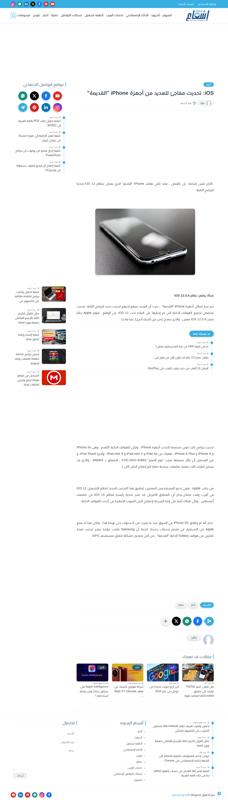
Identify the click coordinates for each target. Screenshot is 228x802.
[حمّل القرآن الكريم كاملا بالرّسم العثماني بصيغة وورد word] (54, 315)
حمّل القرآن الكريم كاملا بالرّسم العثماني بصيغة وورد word (27, 318)
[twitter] (32, 4)
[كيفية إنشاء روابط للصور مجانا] (54, 336)
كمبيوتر (167, 15)
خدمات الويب (114, 15)
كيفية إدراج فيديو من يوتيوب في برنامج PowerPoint (38, 153)
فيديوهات (23, 15)
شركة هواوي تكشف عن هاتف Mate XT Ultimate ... (128, 691)
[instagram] (13, 4)
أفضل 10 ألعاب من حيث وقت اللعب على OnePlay (178, 368)
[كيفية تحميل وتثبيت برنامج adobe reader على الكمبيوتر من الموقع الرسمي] (54, 294)
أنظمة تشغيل (94, 15)
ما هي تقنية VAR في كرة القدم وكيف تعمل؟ (182, 346)
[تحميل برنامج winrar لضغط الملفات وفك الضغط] (54, 356)
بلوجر (36, 15)
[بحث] (13, 15)
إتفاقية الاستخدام (207, 4)
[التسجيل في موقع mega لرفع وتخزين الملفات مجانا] (54, 377)
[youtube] (52, 4)
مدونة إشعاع (179, 794)
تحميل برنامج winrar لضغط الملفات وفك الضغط (26, 359)
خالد (202, 103)
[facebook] (39, 4)
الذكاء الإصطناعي (137, 15)
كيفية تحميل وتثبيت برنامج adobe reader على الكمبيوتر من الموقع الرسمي (27, 296)
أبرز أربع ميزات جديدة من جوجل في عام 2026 (164, 689)
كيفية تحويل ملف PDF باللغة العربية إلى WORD (39, 123)
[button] (197, 621)
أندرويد (155, 15)
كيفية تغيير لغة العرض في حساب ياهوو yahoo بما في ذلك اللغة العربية (181, 773)
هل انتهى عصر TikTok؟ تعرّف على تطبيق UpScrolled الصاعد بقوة (199, 691)
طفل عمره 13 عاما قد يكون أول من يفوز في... (180, 357)
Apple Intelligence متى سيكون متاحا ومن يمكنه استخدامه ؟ (94, 691)
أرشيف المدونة (185, 4)
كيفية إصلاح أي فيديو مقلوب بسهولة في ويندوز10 (38, 168)
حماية (54, 15)
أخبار (45, 15)
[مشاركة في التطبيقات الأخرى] (165, 621)
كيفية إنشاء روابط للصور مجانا (28, 337)
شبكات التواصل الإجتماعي (128, 773)
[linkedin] (26, 4)
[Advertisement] (114, 51)
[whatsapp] (19, 4)
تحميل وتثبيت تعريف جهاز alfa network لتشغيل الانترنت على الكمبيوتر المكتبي (181, 728)
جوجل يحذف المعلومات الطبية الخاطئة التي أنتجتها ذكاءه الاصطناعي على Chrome (184, 758)
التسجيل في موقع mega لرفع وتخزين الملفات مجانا (28, 380)
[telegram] (22, 107)
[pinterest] (46, 4)
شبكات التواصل (71, 15)
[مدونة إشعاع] (198, 15)
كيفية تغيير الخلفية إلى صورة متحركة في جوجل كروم (40, 138)
